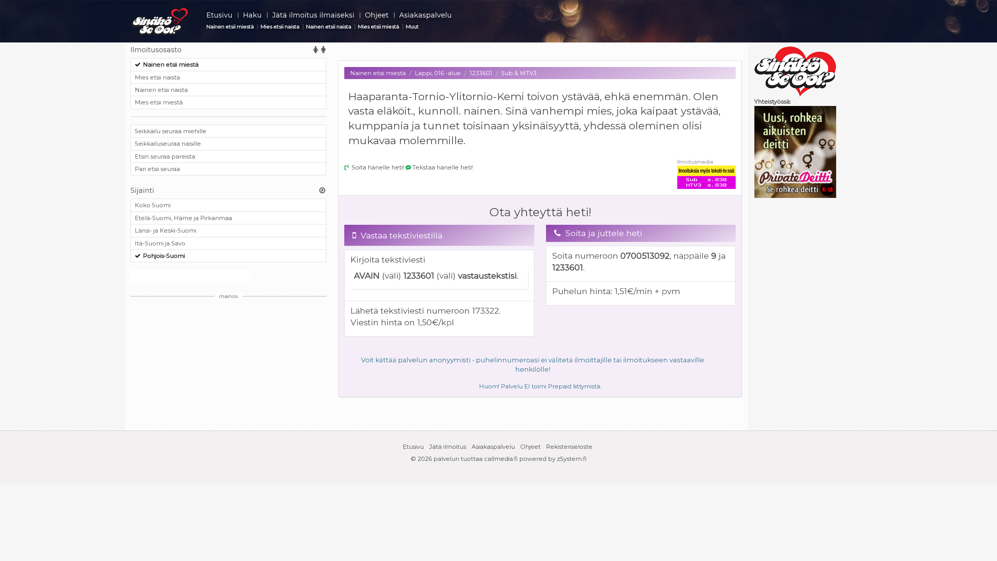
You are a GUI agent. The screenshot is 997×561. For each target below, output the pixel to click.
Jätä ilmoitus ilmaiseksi (313, 15)
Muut (412, 26)
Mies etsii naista (280, 26)
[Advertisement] (228, 358)
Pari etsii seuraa (157, 169)
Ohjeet (377, 15)
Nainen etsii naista (328, 26)
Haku (252, 15)
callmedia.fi (501, 458)
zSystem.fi (572, 458)
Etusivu (219, 15)
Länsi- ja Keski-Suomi (165, 230)
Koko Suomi (153, 205)
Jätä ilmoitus (447, 446)
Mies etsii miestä (378, 26)
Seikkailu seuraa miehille (170, 131)
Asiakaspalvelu (425, 15)
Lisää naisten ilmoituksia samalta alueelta (191, 276)
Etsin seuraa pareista (165, 156)
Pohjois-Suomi (164, 255)
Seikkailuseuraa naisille (168, 143)
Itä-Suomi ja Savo (160, 243)
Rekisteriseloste (569, 446)
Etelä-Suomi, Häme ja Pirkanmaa (183, 218)
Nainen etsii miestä (230, 26)
